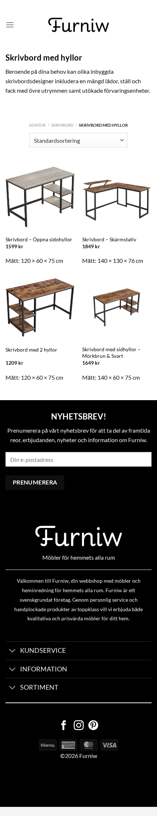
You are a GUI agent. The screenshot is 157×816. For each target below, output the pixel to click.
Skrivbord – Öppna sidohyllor (38, 239)
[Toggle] (12, 651)
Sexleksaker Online (74, 783)
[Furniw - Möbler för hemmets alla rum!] (79, 24)
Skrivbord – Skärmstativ (109, 239)
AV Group (36, 783)
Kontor (37, 125)
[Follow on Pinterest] (93, 726)
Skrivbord (62, 125)
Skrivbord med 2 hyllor (31, 350)
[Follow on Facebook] (64, 726)
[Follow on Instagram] (79, 726)
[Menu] (9, 25)
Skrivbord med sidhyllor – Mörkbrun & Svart (111, 352)
